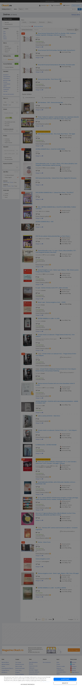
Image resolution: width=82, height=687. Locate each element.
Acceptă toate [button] (65, 679)
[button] (28, 683)
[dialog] (41, 681)
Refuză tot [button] (65, 683)
